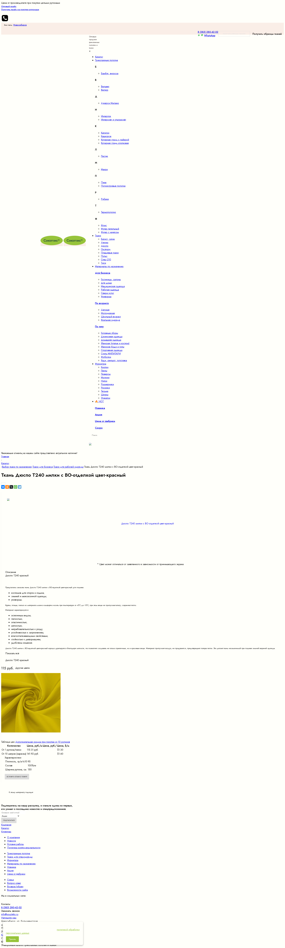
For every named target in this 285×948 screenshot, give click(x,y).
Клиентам (6, 831)
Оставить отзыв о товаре (17, 777)
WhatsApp (209, 35)
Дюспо (104, 246)
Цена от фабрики (16, 874)
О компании (13, 837)
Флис (104, 225)
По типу (99, 326)
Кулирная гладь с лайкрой (115, 139)
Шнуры (104, 394)
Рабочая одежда (110, 289)
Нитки (104, 381)
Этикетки (105, 398)
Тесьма (104, 391)
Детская (105, 309)
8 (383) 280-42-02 (208, 32)
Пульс (104, 256)
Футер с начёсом (110, 232)
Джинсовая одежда (111, 336)
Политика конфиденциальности (23, 847)
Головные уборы (109, 333)
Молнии (105, 377)
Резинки (105, 387)
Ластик (104, 156)
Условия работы (15, 844)
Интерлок (106, 116)
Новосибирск (20, 24)
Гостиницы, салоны (111, 279)
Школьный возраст (111, 316)
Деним (104, 242)
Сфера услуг (107, 293)
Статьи (10, 879)
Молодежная (108, 313)
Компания (6, 824)
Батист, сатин (108, 239)
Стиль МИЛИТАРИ (111, 353)
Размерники (107, 384)
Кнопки (104, 367)
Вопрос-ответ (14, 883)
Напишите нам (8, 917)
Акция (10, 870)
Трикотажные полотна (18, 853)
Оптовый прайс (20, 8)
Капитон (105, 133)
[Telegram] (19, 487)
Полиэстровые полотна (113, 186)
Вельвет (105, 86)
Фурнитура (12, 860)
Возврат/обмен (15, 886)
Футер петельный (110, 229)
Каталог (5, 828)
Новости (11, 841)
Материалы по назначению (21, 863)
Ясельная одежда (110, 320)
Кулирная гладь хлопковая (115, 143)
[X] (11, 487)
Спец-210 (106, 259)
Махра (104, 169)
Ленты (104, 370)
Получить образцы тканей (234, 34)
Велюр (104, 90)
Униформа (106, 296)
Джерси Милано (110, 103)
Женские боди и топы (112, 346)
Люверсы (106, 374)
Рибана (105, 199)
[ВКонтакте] (3, 487)
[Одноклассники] (7, 487)
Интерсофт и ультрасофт (113, 119)
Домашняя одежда (111, 340)
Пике (103, 182)
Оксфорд (106, 249)
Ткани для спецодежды (20, 857)
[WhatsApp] (15, 487)
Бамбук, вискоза (109, 73)
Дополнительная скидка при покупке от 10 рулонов (42, 742)
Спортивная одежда (111, 350)
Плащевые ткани (110, 252)
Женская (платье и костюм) (115, 343)
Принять (12, 939)
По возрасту (102, 303)
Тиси (103, 263)
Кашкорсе (106, 136)
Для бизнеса (102, 273)
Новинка (11, 867)
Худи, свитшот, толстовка (114, 360)
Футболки (106, 357)
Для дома (106, 283)
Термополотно (108, 212)
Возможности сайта (17, 890)
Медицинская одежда (113, 286)
